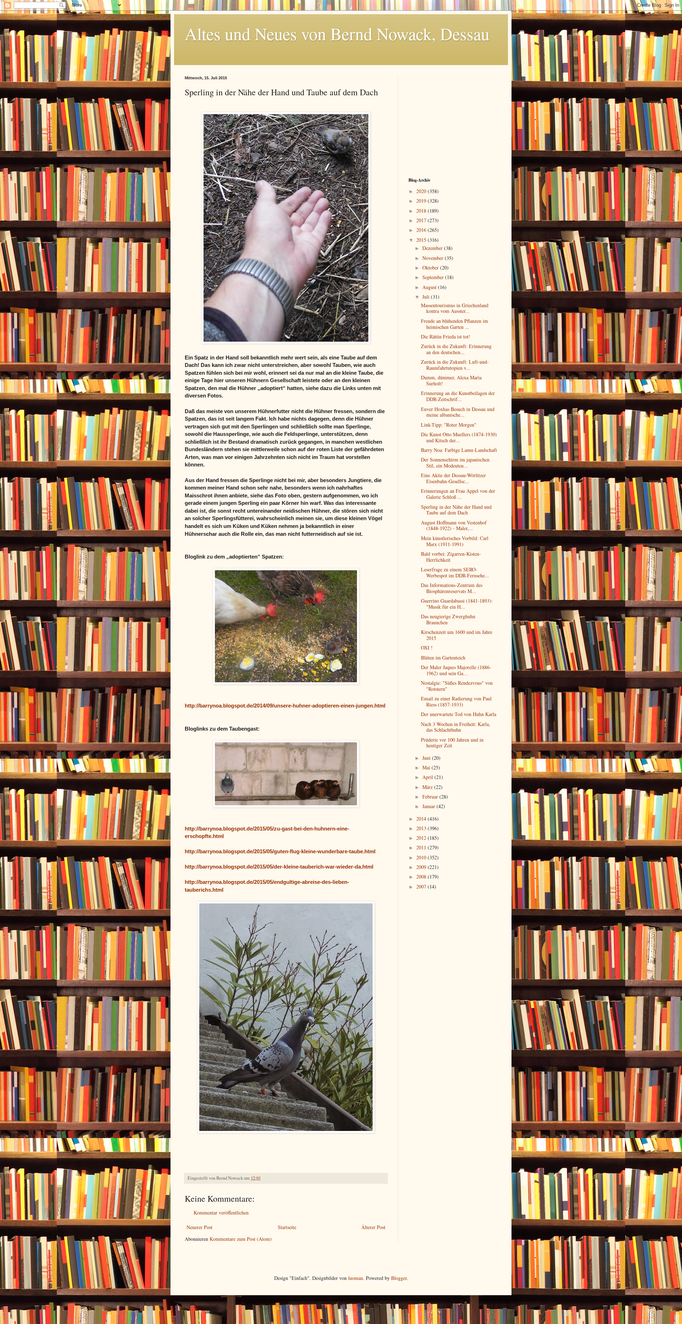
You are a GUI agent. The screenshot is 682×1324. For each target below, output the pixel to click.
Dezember (433, 248)
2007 (422, 886)
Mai (427, 767)
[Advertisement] (452, 120)
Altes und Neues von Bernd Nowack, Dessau (337, 33)
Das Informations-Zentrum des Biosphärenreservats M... (451, 588)
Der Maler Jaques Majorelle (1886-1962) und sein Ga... (456, 670)
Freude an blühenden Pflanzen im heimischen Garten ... (454, 323)
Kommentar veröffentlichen (221, 1212)
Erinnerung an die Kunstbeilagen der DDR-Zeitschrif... (458, 396)
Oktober (431, 267)
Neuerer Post (199, 1227)
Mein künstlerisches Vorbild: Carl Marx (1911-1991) (454, 541)
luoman (355, 1278)
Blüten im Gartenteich (443, 657)
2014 (422, 818)
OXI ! (427, 647)
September (433, 277)
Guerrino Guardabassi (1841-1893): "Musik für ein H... (457, 603)
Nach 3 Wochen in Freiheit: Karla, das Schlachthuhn (455, 727)
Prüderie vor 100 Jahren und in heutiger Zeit (452, 742)
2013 (422, 828)
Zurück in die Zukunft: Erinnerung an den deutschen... (456, 349)
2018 (422, 210)
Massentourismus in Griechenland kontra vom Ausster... (454, 308)
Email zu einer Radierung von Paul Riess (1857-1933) (456, 701)
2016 (422, 229)
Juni (427, 757)
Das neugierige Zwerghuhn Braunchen (448, 619)
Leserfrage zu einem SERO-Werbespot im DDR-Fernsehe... (455, 572)
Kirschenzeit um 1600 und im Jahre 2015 (456, 635)
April (428, 777)
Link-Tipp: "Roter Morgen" (448, 424)
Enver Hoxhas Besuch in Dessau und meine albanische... (457, 412)
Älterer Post (373, 1227)
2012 (422, 837)
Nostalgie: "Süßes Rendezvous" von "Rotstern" (457, 685)
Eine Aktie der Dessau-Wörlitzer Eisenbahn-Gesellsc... (453, 478)
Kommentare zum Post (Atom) (241, 1238)
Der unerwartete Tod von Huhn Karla (458, 714)
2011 (422, 847)
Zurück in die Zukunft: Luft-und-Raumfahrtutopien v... (455, 364)
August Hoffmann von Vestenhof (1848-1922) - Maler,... (454, 525)
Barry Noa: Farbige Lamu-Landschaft (459, 450)
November (433, 258)
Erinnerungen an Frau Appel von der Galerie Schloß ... (458, 493)
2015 (422, 239)
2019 (422, 200)
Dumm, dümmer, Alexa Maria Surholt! (451, 380)
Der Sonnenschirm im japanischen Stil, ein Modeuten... (455, 462)
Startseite (287, 1227)
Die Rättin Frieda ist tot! (445, 336)
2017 (422, 220)
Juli (426, 296)
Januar (429, 806)
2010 (422, 857)
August (430, 287)
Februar (430, 796)
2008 (422, 876)
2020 (422, 191)
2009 (422, 867)
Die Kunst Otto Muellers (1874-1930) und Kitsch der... (459, 437)
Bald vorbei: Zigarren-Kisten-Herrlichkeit (451, 556)
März (428, 787)
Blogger (399, 1278)
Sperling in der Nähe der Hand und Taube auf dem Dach (456, 509)
